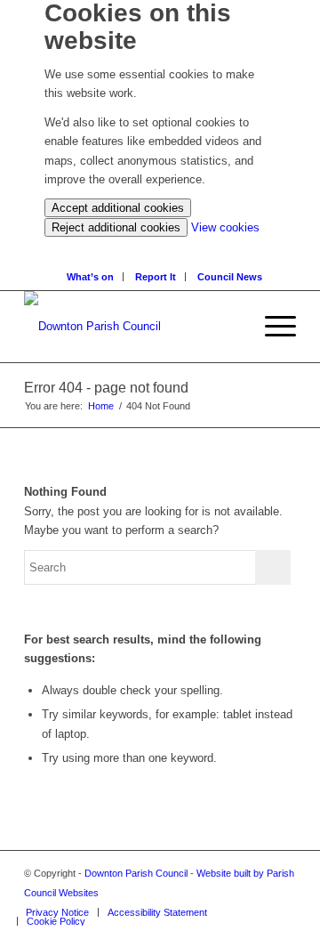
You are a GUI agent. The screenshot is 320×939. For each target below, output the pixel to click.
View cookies (225, 227)
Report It (155, 276)
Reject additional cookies (116, 227)
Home (101, 406)
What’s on (90, 276)
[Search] (164, 246)
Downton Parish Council (136, 873)
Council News (229, 276)
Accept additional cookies (118, 208)
